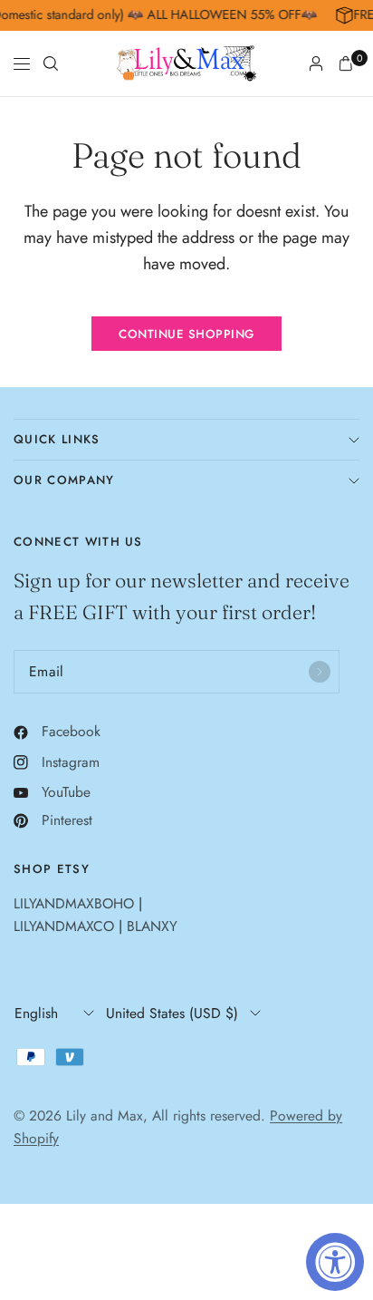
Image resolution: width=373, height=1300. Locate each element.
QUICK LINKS (57, 439)
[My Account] (315, 63)
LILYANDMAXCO (64, 926)
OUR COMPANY (64, 480)
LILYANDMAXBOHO (74, 903)
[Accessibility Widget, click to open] (335, 1262)
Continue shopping (186, 334)
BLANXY (152, 926)
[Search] (50, 63)
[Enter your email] (319, 672)
